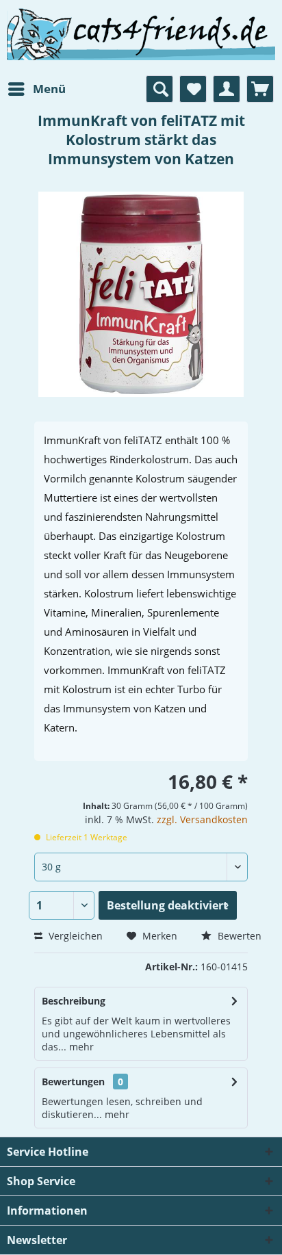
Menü (49, 88)
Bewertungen (73, 1081)
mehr (80, 1046)
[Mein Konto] (226, 89)
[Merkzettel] (193, 89)
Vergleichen (74, 935)
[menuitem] (36, 89)
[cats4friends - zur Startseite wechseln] (141, 49)
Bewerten (238, 935)
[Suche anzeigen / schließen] (159, 89)
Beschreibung (73, 1000)
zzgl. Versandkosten (202, 819)
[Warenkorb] (260, 89)
